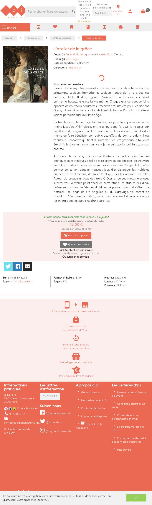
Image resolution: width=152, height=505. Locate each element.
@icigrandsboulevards (58, 413)
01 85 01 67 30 (14, 414)
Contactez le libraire (93, 408)
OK (136, 498)
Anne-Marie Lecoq (76, 54)
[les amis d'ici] (121, 28)
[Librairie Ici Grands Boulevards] (14, 17)
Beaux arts (75, 67)
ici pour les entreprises (94, 416)
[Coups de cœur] (55, 27)
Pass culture (124, 450)
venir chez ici (118, 11)
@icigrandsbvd (54, 422)
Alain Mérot (106, 54)
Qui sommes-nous (92, 392)
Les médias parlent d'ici (94, 400)
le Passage (72, 59)
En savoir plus (84, 12)
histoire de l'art (23, 281)
